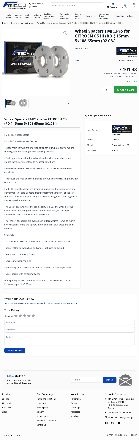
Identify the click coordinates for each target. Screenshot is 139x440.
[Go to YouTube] (119, 423)
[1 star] (16, 316)
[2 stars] (20, 316)
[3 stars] (24, 316)
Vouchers (75, 416)
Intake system (9, 16)
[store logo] (14, 5)
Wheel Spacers (43, 23)
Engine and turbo (78, 16)
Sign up (109, 379)
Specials (5, 399)
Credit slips (75, 407)
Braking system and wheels (49, 16)
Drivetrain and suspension (65, 16)
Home (5, 23)
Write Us (35, 7)
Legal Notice (42, 403)
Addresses (75, 412)
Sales (4, 412)
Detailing (120, 16)
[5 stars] (33, 316)
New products (8, 403)
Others (130, 16)
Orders (74, 403)
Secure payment (44, 416)
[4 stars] (29, 316)
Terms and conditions (46, 399)
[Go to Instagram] (112, 423)
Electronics (90, 16)
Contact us (41, 424)
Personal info (77, 399)
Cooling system (18, 16)
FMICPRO (132, 56)
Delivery (40, 412)
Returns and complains (47, 420)
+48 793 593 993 (38, 4)
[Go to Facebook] (106, 423)
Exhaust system (37, 16)
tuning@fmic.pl (126, 417)
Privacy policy (42, 407)
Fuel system (28, 16)
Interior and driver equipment (104, 16)
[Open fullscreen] (65, 33)
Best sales (6, 407)
